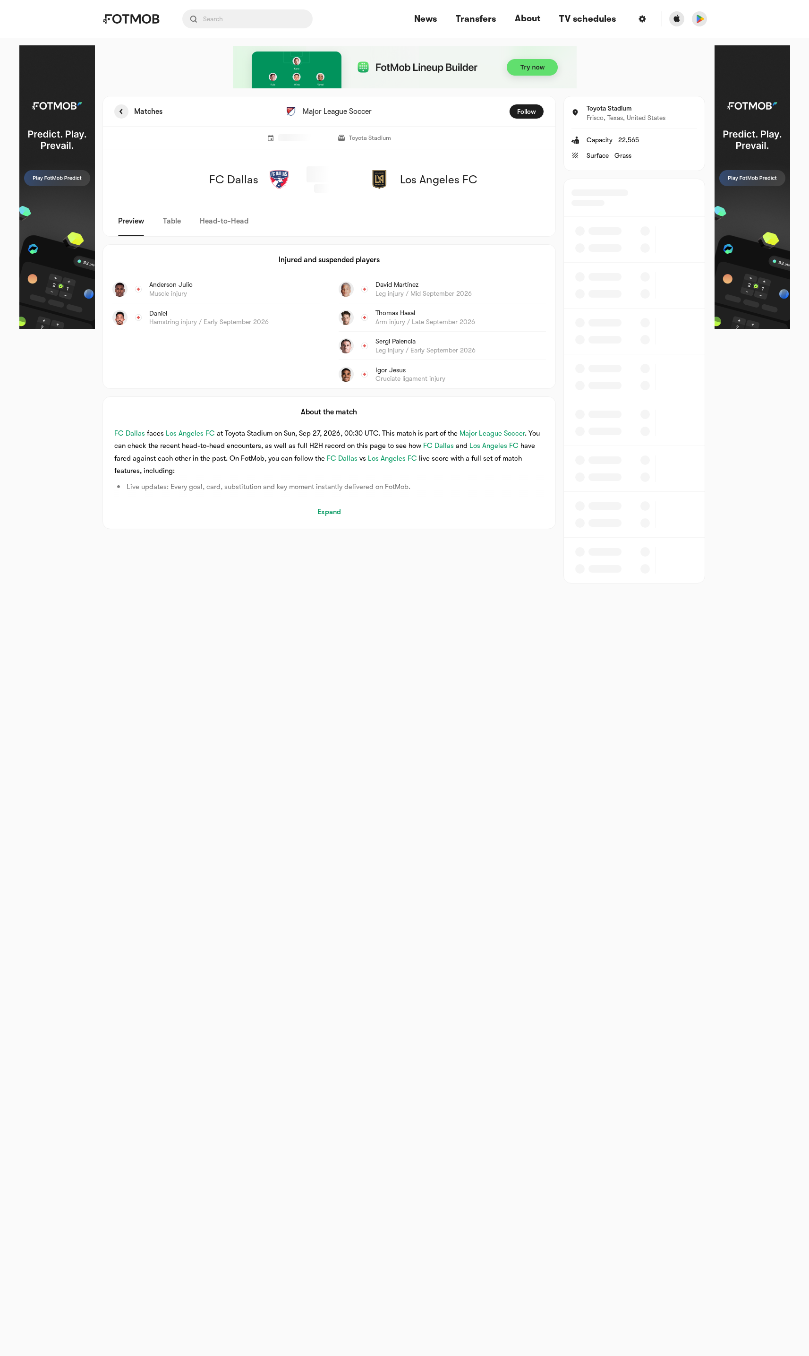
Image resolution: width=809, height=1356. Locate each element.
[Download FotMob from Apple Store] (676, 18)
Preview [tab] (131, 221)
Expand (329, 511)
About (527, 18)
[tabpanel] (404, 340)
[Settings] (642, 18)
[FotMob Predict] (57, 187)
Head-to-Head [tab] (224, 221)
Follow (526, 111)
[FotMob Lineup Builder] (405, 67)
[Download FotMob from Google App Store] (699, 18)
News (425, 19)
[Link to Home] (131, 19)
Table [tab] (172, 221)
